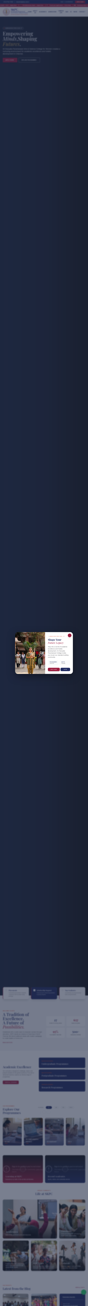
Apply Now (54, 669)
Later (65, 669)
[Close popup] (70, 635)
